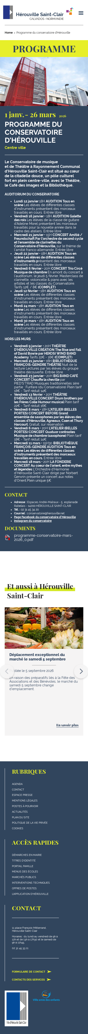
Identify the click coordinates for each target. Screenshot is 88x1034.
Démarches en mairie (27, 855)
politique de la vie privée (30, 822)
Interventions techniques (31, 882)
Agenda (17, 784)
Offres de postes (24, 888)
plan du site (20, 817)
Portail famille (22, 866)
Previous (7, 671)
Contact (18, 789)
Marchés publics (24, 877)
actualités (20, 811)
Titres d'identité (24, 860)
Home (9, 32)
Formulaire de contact (29, 971)
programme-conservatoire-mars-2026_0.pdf (43, 537)
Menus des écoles (25, 871)
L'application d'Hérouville (30, 894)
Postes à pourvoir (25, 806)
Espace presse (22, 795)
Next (81, 671)
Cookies (17, 828)
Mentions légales (25, 800)
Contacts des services (29, 979)
